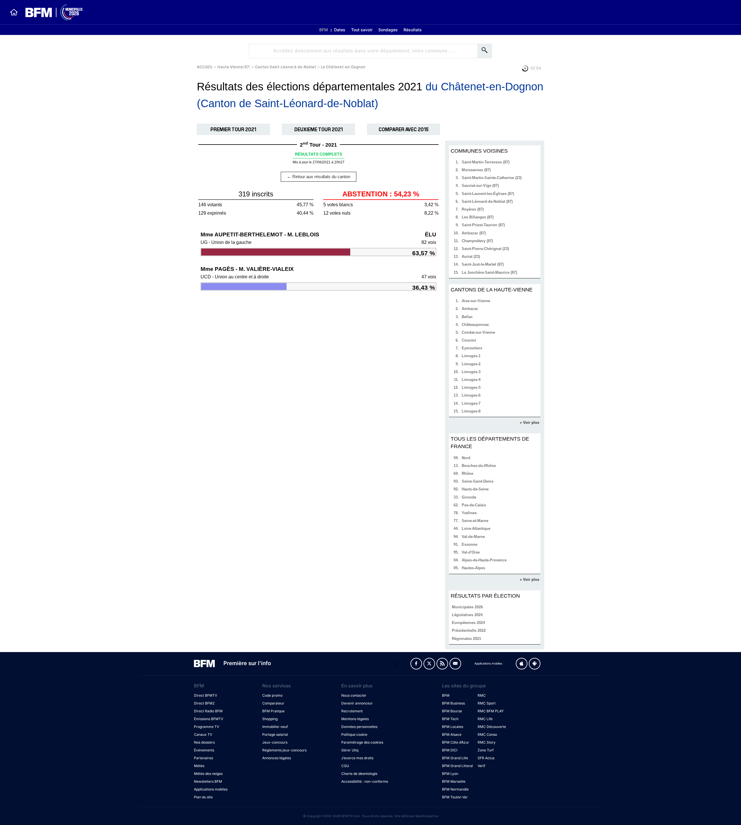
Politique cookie (354, 734)
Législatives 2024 (467, 615)
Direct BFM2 (204, 703)
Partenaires (203, 758)
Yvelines (469, 513)
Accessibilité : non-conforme (364, 781)
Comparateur (273, 703)
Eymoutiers (472, 348)
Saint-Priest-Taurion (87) (483, 225)
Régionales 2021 (466, 638)
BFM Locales (452, 726)
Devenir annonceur (357, 703)
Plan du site (203, 797)
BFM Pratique (273, 711)
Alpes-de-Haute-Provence (484, 560)
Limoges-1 (471, 356)
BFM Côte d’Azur (455, 742)
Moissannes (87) (476, 170)
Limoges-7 (471, 403)
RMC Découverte (492, 726)
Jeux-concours (274, 742)
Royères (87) (473, 209)
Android (534, 663)
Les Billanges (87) (478, 217)
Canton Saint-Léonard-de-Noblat (285, 66)
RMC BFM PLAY (491, 711)
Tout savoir (362, 29)
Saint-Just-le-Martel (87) (483, 264)
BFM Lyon (450, 773)
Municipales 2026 (467, 607)
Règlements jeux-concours (284, 750)
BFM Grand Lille (455, 758)
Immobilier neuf (275, 726)
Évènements (204, 750)
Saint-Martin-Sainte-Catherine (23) (492, 178)
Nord (466, 458)
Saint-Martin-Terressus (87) (485, 162)
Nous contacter (353, 695)
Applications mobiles (211, 789)
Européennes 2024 (468, 622)
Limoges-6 (471, 395)
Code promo (272, 695)
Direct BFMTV (205, 695)
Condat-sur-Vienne (478, 332)
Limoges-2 (471, 364)
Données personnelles (359, 726)
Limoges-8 (471, 411)
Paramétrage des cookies (362, 742)
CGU (345, 766)
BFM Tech (450, 719)
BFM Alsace (451, 734)
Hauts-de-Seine (475, 489)
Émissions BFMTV (208, 719)
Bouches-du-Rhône (479, 465)
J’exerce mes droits (357, 758)
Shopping (270, 719)
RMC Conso (487, 734)
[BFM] (14, 12)
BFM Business (453, 703)
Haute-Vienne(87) (233, 66)
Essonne (469, 544)
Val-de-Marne (473, 536)
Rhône (467, 473)
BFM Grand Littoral (457, 766)
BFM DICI (449, 750)
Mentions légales (355, 719)
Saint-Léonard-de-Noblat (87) (487, 201)
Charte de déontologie (359, 773)
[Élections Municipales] (50, 12)
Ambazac (470, 308)
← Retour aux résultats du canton (318, 176)
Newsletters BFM (208, 781)
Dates (339, 29)
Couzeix (469, 340)
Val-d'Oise (471, 552)
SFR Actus (486, 758)
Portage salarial (275, 734)
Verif (481, 766)
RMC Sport (487, 703)
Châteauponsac (475, 324)
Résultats (412, 29)
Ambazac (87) (474, 233)
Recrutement (352, 711)
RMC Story (487, 742)
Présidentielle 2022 (469, 630)
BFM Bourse (452, 711)
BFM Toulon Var (455, 797)
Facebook (416, 663)
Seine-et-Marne (475, 521)
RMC (482, 695)
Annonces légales (276, 758)
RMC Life (485, 719)
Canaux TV (203, 734)
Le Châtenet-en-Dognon (343, 66)
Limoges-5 (471, 387)
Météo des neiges (208, 773)
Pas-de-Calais (474, 505)
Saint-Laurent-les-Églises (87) (488, 193)
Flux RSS (442, 663)
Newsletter (455, 663)
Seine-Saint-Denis (478, 481)
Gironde (469, 497)
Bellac (467, 317)
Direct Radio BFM (208, 711)
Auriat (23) (471, 256)
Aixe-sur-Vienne (476, 301)
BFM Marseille (453, 781)
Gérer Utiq (349, 750)
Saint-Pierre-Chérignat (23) (485, 249)
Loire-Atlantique (476, 528)
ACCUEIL (205, 66)
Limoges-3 (471, 372)
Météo (199, 766)
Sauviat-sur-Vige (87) (480, 185)
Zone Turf (486, 750)
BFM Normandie (455, 789)
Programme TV (206, 726)
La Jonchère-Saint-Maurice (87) (489, 272)
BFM (323, 29)
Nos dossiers (204, 742)
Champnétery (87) (477, 241)
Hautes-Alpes (473, 568)
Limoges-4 (471, 379)
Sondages (388, 29)
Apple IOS (521, 663)
